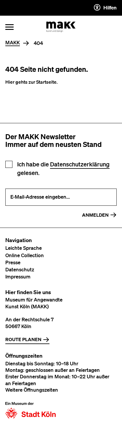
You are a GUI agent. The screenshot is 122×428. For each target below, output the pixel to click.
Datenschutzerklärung (80, 164)
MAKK (12, 43)
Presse (12, 262)
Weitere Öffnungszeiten (31, 390)
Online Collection (24, 255)
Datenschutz (19, 269)
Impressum (17, 276)
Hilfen (110, 7)
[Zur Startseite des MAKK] (61, 27)
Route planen (23, 339)
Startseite (46, 82)
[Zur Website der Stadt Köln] (30, 410)
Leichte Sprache (23, 248)
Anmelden (95, 215)
